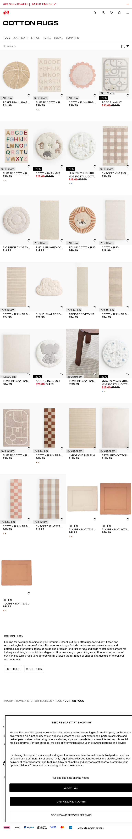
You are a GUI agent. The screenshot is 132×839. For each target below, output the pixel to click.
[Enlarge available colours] (38, 109)
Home (20, 700)
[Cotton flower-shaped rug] (82, 75)
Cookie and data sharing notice (71, 777)
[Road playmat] (115, 75)
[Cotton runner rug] (16, 286)
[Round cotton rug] (82, 220)
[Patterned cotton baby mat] (16, 220)
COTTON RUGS (74, 700)
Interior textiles (39, 700)
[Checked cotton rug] (115, 146)
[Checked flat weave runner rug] (49, 499)
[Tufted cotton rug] (49, 75)
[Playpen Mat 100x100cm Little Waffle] (115, 499)
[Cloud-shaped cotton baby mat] (49, 286)
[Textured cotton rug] (16, 353)
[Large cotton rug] (82, 428)
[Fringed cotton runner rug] (82, 286)
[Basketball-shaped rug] (16, 75)
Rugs (58, 700)
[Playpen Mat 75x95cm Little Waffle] (82, 499)
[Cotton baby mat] (49, 146)
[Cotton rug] (115, 220)
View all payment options (90, 828)
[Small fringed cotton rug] (49, 220)
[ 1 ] (123, 46)
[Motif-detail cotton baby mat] (82, 146)
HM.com (8, 700)
